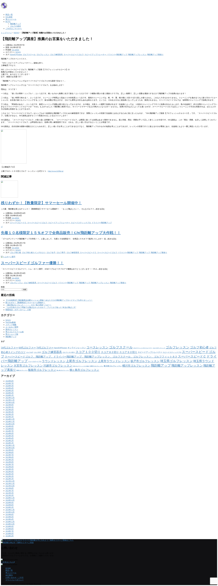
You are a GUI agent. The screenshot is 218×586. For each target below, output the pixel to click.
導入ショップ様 (11, 334)
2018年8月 (9, 529)
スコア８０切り (110, 352)
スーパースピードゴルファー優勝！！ (32, 263)
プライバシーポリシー (14, 580)
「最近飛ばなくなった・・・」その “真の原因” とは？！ (28, 305)
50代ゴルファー (9, 347)
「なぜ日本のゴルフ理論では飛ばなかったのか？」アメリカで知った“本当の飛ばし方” (40, 307)
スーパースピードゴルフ (74, 55)
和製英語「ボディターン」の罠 (18, 310)
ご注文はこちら (7, 562)
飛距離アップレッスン (137, 55)
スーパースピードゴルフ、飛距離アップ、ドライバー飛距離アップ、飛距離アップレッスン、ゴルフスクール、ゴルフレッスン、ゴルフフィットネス (91, 356)
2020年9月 (9, 503)
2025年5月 (9, 407)
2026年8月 (9, 381)
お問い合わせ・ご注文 (14, 578)
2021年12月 (10, 481)
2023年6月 (9, 457)
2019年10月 (10, 512)
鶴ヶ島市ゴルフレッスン (84, 369)
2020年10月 (10, 500)
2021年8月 (9, 488)
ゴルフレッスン (42, 55)
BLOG (8, 22)
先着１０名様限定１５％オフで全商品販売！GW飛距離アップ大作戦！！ (61, 233)
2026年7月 (9, 383)
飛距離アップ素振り (155, 55)
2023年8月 (9, 453)
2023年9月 (9, 450)
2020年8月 (9, 505)
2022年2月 (9, 476)
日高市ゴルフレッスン (96, 366)
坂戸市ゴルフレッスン (145, 361)
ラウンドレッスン (54, 361)
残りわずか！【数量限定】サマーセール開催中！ (41, 203)
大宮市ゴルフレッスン (28, 365)
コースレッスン (97, 347)
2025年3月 (9, 412)
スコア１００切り (88, 352)
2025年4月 (9, 410)
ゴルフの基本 (15, 26)
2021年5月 (9, 493)
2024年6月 (9, 433)
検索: (3, 287)
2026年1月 (9, 395)
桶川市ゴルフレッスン (136, 365)
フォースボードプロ (34, 361)
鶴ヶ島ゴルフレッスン (63, 370)
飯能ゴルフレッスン (22, 370)
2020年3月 (9, 507)
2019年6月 (9, 517)
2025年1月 (9, 417)
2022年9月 (9, 462)
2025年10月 (10, 402)
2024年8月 (9, 429)
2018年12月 (10, 522)
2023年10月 (10, 448)
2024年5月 (9, 436)
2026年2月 (9, 393)
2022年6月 (9, 467)
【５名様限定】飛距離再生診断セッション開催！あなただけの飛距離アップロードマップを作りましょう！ (49, 300)
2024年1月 (9, 443)
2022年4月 (9, 472)
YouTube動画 (10, 322)
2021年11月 (10, 484)
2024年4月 (9, 438)
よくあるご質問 (11, 327)
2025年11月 (10, 400)
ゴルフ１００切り (68, 352)
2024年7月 (9, 431)
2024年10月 (10, 424)
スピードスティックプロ (81, 223)
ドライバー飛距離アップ (117, 55)
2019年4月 (9, 519)
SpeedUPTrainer (16, 55)
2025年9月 (9, 405)
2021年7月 (9, 491)
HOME (8, 568)
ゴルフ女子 (50, 252)
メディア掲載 (10, 325)
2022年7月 (9, 464)
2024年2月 (9, 441)
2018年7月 (9, 531)
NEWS (16, 33)
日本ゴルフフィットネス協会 (81, 366)
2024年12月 (10, 419)
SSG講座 (8, 17)
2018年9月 (9, 526)
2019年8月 (9, 515)
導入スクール (10, 19)
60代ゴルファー (27, 347)
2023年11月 (10, 445)
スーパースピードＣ (18, 223)
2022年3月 (9, 474)
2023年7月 (9, 455)
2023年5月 (9, 460)
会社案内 (9, 575)
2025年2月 (9, 414)
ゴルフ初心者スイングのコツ (33, 252)
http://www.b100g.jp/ (55, 171)
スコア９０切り (128, 352)
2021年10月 (10, 486)
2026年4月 (9, 388)
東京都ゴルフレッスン (113, 366)
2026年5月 (9, 386)
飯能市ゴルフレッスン (42, 369)
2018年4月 (9, 536)
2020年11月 (10, 498)
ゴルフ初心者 (15, 252)
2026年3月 (9, 391)
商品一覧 (9, 15)
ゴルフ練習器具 (56, 55)
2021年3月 (9, 495)
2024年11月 (10, 422)
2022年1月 (9, 479)
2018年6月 (9, 534)
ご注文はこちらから (13, 29)
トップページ (6, 33)
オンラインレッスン (77, 348)
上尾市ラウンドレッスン (114, 361)
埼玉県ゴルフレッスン (176, 361)
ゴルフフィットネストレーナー (142, 348)
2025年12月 (10, 398)
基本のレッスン (11, 329)
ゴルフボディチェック (159, 348)
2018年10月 (10, 524)
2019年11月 (10, 510)
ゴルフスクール (29, 55)
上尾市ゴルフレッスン (81, 361)
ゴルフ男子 (60, 252)
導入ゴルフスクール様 (14, 332)
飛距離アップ (15, 24)
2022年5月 (9, 469)
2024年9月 (9, 426)
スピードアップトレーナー (95, 55)
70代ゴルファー (45, 347)
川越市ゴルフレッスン (57, 365)
